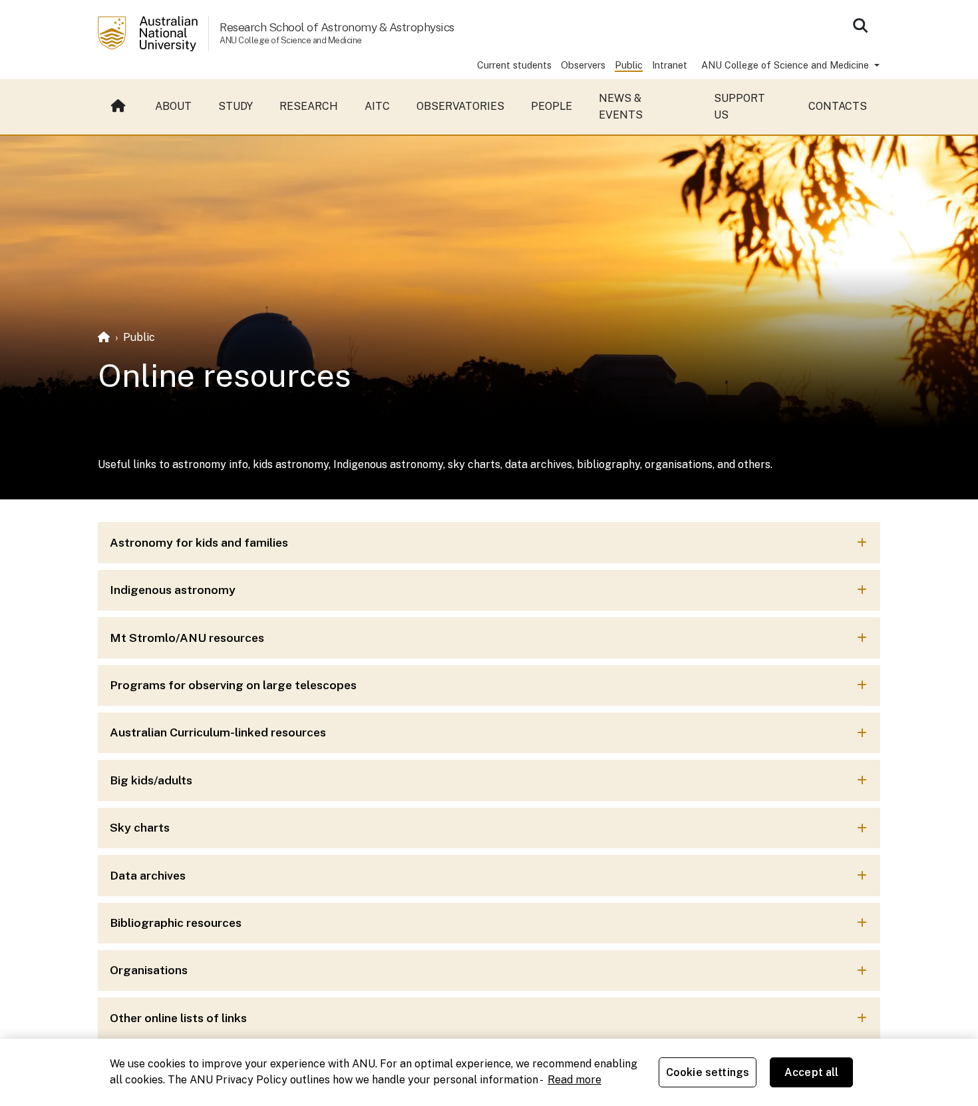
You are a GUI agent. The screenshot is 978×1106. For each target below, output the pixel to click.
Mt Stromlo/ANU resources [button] (187, 638)
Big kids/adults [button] (151, 780)
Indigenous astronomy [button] (173, 590)
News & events (621, 107)
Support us (739, 107)
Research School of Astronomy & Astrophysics (337, 27)
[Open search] (860, 25)
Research (308, 106)
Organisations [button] (149, 970)
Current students (514, 65)
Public (629, 65)
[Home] (104, 337)
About (173, 106)
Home (120, 107)
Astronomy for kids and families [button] (199, 542)
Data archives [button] (148, 875)
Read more (574, 1079)
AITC (377, 106)
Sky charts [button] (140, 827)
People (551, 106)
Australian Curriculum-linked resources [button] (218, 732)
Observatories (460, 106)
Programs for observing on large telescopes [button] (233, 685)
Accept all (811, 1072)
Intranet (669, 65)
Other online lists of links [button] (178, 1018)
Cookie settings (707, 1072)
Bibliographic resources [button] (176, 923)
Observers (583, 65)
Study (235, 106)
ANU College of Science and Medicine (786, 65)
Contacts (837, 106)
